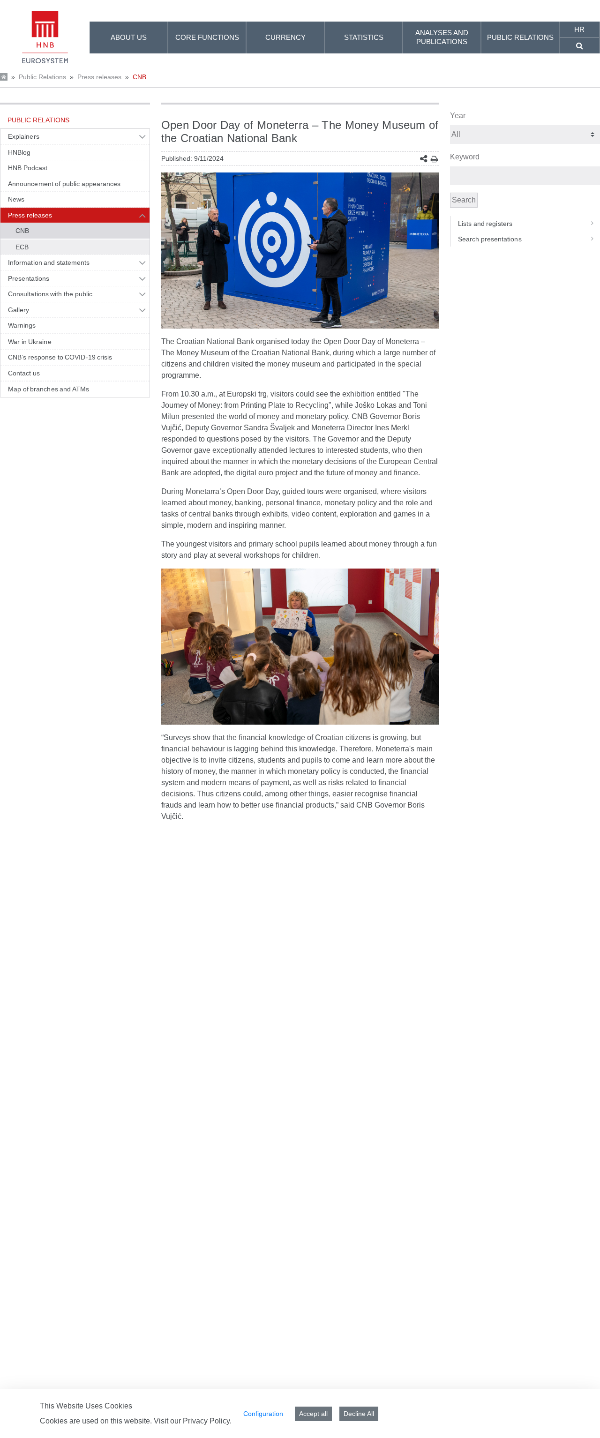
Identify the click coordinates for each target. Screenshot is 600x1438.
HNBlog (19, 152)
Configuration (263, 1413)
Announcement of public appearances (64, 183)
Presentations (28, 278)
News (16, 199)
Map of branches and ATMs (48, 389)
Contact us (24, 373)
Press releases (99, 77)
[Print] (434, 159)
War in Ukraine (30, 341)
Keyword (465, 157)
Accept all (313, 1413)
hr (579, 29)
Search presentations (490, 239)
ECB (22, 247)
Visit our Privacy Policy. (193, 1421)
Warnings (22, 325)
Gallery (19, 310)
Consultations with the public (50, 294)
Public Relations (42, 77)
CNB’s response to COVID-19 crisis (60, 357)
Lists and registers (485, 223)
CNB (139, 77)
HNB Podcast (27, 168)
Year (457, 116)
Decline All (359, 1413)
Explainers (23, 136)
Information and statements (49, 262)
